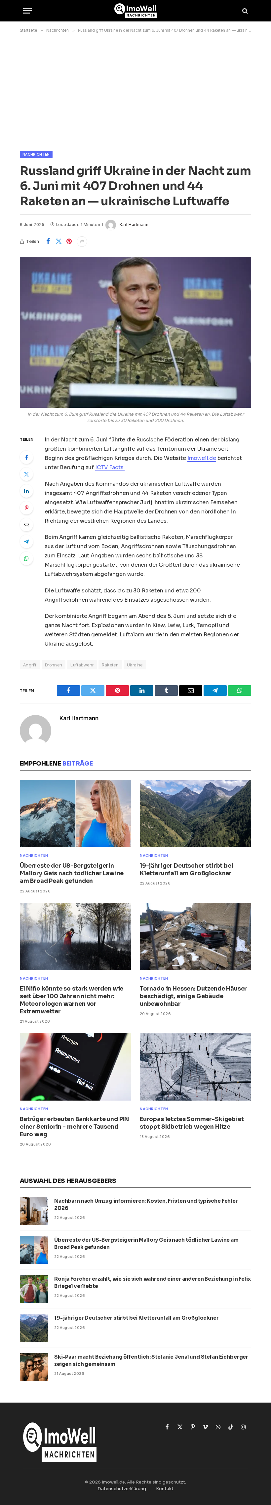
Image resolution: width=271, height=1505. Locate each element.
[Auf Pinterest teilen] (69, 241)
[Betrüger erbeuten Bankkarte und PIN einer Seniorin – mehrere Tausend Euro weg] (75, 1066)
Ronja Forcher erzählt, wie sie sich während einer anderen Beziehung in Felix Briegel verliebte (152, 1282)
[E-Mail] (26, 524)
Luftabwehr (82, 664)
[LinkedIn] (26, 491)
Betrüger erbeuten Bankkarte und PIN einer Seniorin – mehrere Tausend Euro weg (74, 1127)
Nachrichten (36, 154)
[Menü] (27, 10)
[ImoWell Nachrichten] (135, 10)
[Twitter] (26, 474)
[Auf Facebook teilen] (48, 241)
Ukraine (135, 664)
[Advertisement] (135, 90)
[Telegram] (26, 541)
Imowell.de (201, 458)
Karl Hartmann (134, 224)
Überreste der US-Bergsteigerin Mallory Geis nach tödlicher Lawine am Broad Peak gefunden (72, 873)
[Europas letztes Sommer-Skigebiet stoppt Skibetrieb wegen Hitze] (195, 1066)
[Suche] (244, 10)
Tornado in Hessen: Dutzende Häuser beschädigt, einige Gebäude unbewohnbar (193, 996)
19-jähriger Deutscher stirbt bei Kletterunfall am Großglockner (186, 869)
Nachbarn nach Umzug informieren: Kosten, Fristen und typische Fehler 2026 (146, 1204)
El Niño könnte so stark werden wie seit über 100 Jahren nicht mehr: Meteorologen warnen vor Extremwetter (71, 1000)
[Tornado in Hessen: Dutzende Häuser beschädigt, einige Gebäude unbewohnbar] (195, 936)
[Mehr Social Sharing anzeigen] (82, 241)
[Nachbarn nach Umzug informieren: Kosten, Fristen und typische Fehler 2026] (34, 1211)
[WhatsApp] (26, 558)
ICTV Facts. (110, 467)
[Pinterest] (26, 507)
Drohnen (53, 664)
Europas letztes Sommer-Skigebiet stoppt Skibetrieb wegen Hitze (192, 1123)
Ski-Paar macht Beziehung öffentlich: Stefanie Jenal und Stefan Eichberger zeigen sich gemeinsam (151, 1360)
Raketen (110, 664)
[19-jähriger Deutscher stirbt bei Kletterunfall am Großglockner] (195, 813)
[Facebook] (26, 457)
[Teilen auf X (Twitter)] (58, 241)
